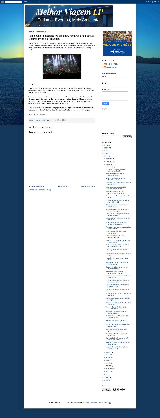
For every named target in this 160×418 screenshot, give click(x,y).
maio (108, 360)
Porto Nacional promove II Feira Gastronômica (116, 232)
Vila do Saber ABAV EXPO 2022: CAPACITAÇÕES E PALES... (116, 308)
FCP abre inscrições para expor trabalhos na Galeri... (116, 170)
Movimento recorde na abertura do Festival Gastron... (117, 312)
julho (108, 355)
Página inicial (62, 186)
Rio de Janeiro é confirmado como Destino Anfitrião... (117, 205)
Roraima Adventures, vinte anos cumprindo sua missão (116, 321)
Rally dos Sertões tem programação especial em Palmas (117, 339)
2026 (106, 145)
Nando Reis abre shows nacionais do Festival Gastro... (118, 325)
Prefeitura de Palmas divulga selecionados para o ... (115, 174)
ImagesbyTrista (92, 403)
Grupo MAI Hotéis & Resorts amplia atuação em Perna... (117, 268)
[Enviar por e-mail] (56, 120)
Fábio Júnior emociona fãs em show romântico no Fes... (117, 285)
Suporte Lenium (111, 67)
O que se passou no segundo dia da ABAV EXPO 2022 (117, 201)
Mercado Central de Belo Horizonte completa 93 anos (117, 347)
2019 (106, 380)
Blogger (109, 403)
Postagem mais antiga (87, 186)
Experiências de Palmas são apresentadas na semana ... (115, 192)
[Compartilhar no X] (61, 120)
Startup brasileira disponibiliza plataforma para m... (115, 179)
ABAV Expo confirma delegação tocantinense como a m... (116, 188)
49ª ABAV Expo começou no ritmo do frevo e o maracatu (117, 214)
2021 (106, 375)
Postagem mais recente (36, 186)
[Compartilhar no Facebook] (63, 120)
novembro (109, 161)
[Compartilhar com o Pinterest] (65, 120)
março (108, 366)
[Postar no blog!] (58, 120)
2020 (106, 377)
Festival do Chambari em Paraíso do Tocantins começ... (117, 263)
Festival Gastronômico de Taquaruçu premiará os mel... (117, 281)
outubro (108, 164)
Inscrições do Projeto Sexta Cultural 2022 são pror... (117, 259)
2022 (106, 156)
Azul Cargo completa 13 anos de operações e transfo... (116, 330)
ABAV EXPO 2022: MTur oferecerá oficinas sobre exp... (117, 236)
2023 (106, 153)
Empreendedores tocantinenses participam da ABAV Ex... (116, 223)
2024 (106, 151)
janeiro (108, 371)
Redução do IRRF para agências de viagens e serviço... (117, 210)
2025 (106, 148)
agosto (108, 352)
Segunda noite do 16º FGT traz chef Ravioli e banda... (117, 316)
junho (108, 357)
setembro (109, 167)
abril (107, 363)
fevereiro (109, 368)
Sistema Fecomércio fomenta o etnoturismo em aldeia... (115, 272)
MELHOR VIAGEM (112, 64)
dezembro (109, 159)
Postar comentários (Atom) (42, 190)
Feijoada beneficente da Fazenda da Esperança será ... (117, 290)
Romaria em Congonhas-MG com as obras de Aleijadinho (117, 245)
